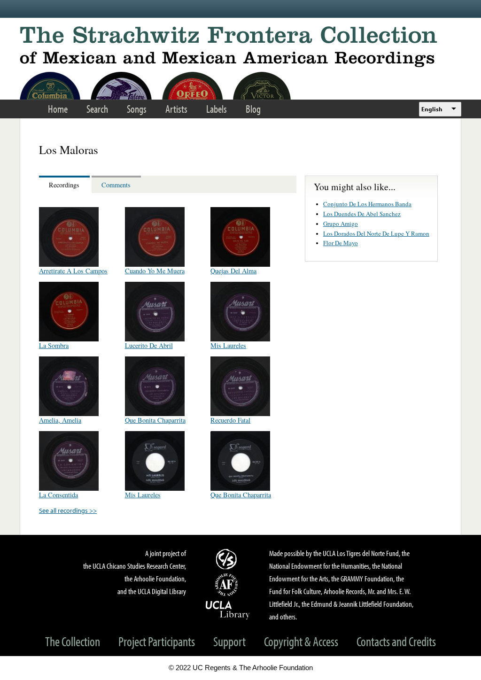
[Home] (240, 46)
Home (58, 109)
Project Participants (156, 641)
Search (97, 109)
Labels (216, 109)
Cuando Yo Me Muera (155, 270)
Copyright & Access (301, 641)
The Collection (72, 641)
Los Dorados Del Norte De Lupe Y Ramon (376, 233)
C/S (228, 559)
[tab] (65, 184)
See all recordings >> (68, 510)
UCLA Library (228, 609)
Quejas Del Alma (233, 270)
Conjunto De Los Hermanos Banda (367, 204)
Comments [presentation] (116, 184)
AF (228, 584)
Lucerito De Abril (149, 345)
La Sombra (54, 345)
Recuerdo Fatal (230, 420)
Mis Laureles (228, 345)
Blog (253, 109)
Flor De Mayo (340, 243)
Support (229, 641)
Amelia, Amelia (60, 420)
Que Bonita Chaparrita (155, 420)
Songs (137, 109)
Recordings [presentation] (64, 184)
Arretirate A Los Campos (73, 270)
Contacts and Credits (396, 641)
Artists (176, 109)
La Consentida (58, 494)
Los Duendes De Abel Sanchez (362, 213)
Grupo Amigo (340, 223)
